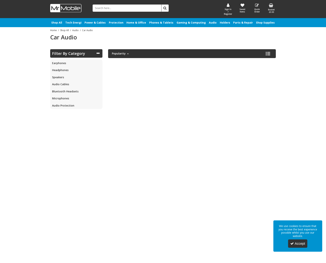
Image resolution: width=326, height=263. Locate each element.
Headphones (60, 70)
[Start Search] (165, 8)
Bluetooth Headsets (65, 91)
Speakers (58, 77)
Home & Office (136, 22)
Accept (300, 243)
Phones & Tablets (161, 22)
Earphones (59, 63)
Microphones (60, 98)
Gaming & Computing (191, 22)
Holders (225, 22)
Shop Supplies (265, 22)
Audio (213, 22)
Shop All (56, 22)
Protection (116, 22)
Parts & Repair (243, 22)
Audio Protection (63, 105)
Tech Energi (73, 22)
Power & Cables (95, 22)
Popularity (119, 53)
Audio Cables (60, 84)
